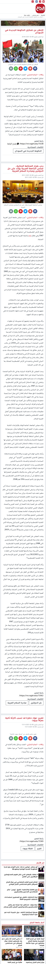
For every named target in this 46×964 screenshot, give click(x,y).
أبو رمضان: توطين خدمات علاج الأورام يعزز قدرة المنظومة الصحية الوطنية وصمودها (21, 868)
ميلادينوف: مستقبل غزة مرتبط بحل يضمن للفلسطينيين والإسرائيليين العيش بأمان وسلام (21, 906)
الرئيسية (43, 15)
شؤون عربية (27, 15)
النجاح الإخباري (40, 8)
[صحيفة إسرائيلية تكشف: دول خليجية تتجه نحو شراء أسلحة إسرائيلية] (41, 914)
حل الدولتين (36, 703)
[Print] (11, 68)
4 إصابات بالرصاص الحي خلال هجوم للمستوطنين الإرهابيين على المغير (21, 875)
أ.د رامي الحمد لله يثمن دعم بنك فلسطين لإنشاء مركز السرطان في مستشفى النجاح (12, 942)
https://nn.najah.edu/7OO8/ (31, 143)
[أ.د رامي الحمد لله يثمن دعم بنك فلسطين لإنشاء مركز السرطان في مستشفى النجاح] (12, 931)
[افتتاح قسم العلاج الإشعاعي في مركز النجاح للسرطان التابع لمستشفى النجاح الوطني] (41, 883)
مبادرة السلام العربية (17, 703)
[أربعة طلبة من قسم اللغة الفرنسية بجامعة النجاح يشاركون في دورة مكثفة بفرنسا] (34, 931)
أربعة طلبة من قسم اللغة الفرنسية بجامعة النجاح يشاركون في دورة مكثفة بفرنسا (35, 942)
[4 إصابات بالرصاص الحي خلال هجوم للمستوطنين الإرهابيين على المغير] (41, 876)
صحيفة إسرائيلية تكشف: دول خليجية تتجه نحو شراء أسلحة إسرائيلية (21, 913)
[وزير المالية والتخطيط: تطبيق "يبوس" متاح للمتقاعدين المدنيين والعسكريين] (41, 891)
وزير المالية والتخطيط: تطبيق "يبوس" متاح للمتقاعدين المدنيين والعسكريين (22, 891)
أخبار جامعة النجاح (37, 922)
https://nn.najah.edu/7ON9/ (31, 841)
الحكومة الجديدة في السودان (28, 151)
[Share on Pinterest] (21, 68)
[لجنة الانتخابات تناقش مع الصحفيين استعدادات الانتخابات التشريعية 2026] (41, 899)
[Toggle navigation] (32, 1)
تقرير (39, 848)
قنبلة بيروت (28, 848)
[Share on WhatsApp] (16, 68)
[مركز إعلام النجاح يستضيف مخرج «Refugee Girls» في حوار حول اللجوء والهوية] (34, 954)
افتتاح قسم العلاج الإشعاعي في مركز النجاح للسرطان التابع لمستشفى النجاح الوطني (22, 883)
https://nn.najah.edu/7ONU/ (31, 695)
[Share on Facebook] (35, 68)
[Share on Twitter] (25, 68)
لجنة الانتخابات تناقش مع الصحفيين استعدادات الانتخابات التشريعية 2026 (21, 898)
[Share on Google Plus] (30, 68)
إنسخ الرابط (12, 143)
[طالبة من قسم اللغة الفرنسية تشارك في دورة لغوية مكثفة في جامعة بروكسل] (12, 954)
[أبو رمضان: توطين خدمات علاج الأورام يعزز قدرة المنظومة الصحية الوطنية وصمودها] (41, 868)
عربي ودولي (35, 15)
